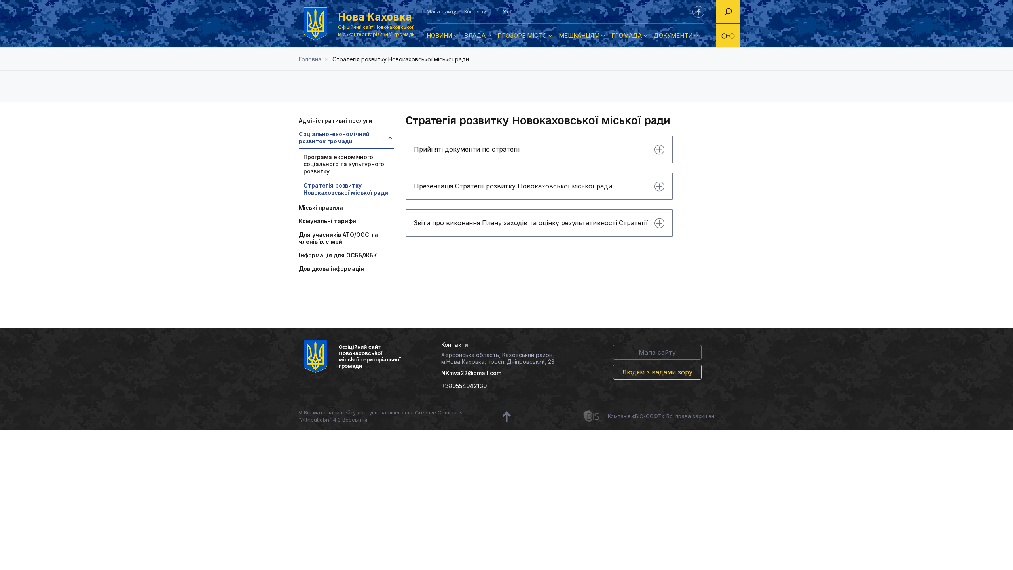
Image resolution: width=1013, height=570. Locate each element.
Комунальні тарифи (327, 221)
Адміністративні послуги (335, 120)
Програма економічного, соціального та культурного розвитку (344, 164)
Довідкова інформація (331, 268)
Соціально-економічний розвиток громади (334, 137)
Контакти (475, 11)
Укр (507, 11)
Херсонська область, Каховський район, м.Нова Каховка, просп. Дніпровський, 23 (497, 358)
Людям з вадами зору (657, 372)
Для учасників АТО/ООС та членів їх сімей (338, 238)
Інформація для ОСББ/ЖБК (338, 255)
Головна (310, 59)
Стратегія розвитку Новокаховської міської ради (346, 189)
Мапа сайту (441, 11)
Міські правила (321, 207)
